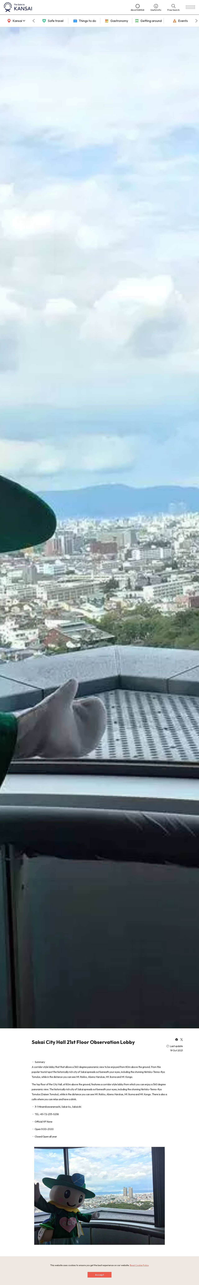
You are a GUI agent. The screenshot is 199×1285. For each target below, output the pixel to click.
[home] (64, 7)
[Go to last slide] (33, 20)
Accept (99, 1274)
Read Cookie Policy (139, 1265)
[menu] (190, 7)
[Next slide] (196, 20)
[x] (181, 1039)
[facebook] (176, 1039)
